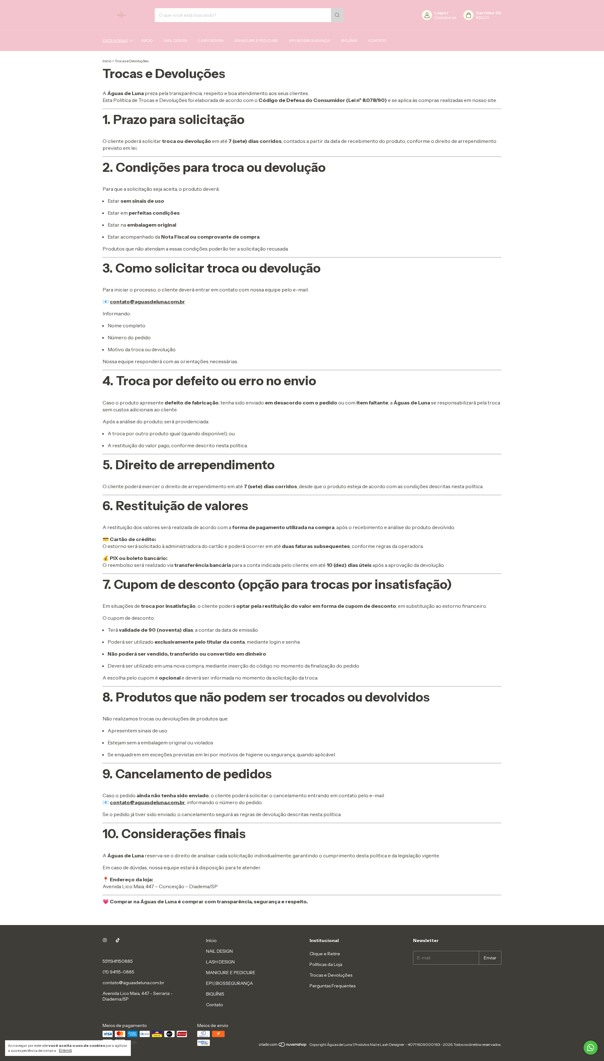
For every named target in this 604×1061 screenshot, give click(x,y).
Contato (377, 40)
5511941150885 (118, 961)
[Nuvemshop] (283, 1046)
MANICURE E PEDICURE (256, 40)
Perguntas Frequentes (332, 986)
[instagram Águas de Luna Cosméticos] (105, 940)
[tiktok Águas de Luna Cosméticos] (117, 940)
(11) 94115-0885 (118, 972)
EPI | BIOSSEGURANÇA (309, 40)
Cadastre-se (445, 17)
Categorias (115, 40)
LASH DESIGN (211, 40)
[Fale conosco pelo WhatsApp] (591, 1048)
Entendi (65, 1050)
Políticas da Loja (326, 964)
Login (440, 12)
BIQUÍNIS (349, 40)
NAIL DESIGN (175, 40)
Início (147, 40)
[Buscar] (337, 15)
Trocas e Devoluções (331, 975)
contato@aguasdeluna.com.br (133, 982)
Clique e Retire (325, 954)
